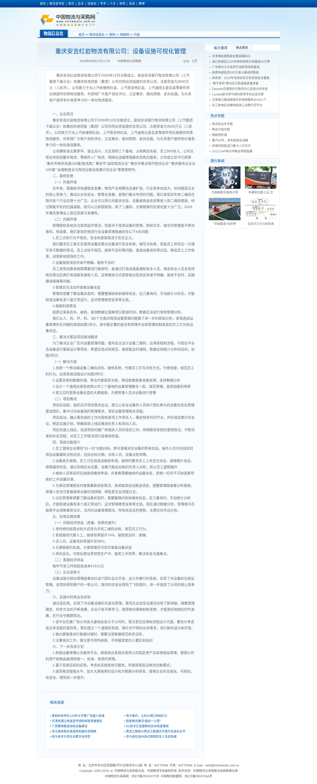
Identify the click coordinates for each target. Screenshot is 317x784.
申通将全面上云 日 (260, 192)
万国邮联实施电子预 (224, 192)
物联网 (124, 34)
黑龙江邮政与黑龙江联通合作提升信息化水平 (155, 731)
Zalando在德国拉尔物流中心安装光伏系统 (240, 89)
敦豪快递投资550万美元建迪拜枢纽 (235, 72)
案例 (112, 34)
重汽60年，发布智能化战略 (230, 140)
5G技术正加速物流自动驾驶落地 (147, 726)
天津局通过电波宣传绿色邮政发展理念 (77, 721)
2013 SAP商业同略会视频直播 (232, 151)
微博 (142, 3)
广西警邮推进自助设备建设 (69, 726)
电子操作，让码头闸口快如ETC (147, 716)
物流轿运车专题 (222, 124)
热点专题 (217, 116)
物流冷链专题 (221, 129)
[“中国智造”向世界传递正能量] (224, 219)
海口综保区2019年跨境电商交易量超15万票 (241, 61)
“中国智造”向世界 (224, 224)
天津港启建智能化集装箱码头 (231, 56)
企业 (81, 3)
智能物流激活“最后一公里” (143, 721)
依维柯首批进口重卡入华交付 (231, 146)
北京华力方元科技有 (260, 224)
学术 (103, 3)
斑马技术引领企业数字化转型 (71, 736)
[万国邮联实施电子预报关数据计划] (224, 187)
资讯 (71, 3)
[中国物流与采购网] (69, 25)
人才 (113, 3)
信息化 (91, 3)
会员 (132, 3)
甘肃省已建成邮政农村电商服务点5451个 (239, 100)
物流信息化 (96, 34)
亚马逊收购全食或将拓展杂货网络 (74, 731)
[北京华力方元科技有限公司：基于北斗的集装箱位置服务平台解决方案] (261, 219)
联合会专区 (57, 3)
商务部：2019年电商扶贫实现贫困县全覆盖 (240, 78)
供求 (122, 3)
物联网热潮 (219, 135)
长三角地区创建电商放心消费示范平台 (237, 105)
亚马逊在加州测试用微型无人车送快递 (151, 736)
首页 (43, 3)
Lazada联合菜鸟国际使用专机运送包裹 (238, 94)
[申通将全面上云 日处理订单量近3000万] (261, 187)
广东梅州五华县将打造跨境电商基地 (236, 67)
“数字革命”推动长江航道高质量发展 (235, 83)
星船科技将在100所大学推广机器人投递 (78, 716)
